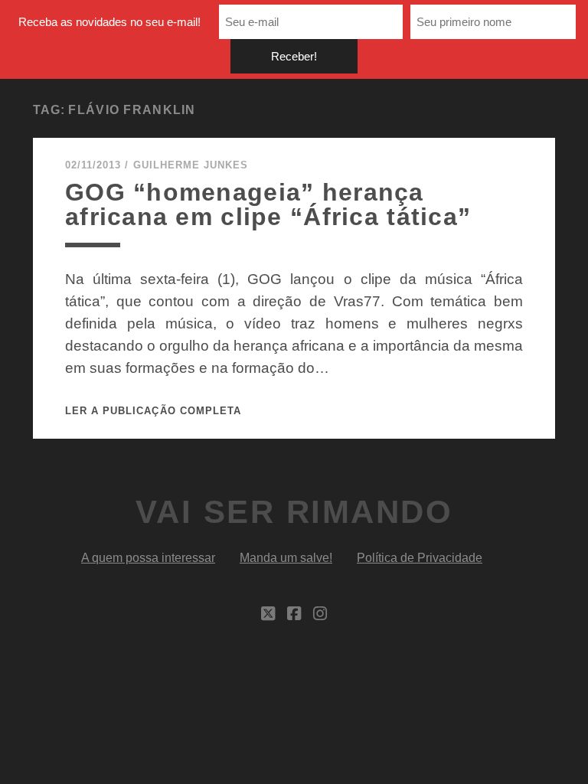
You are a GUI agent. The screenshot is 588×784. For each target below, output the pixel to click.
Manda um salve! (286, 557)
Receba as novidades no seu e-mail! (109, 21)
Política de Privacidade (419, 557)
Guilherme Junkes (191, 165)
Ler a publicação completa (153, 410)
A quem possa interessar (148, 557)
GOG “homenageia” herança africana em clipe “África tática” (268, 204)
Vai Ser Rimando (294, 512)
